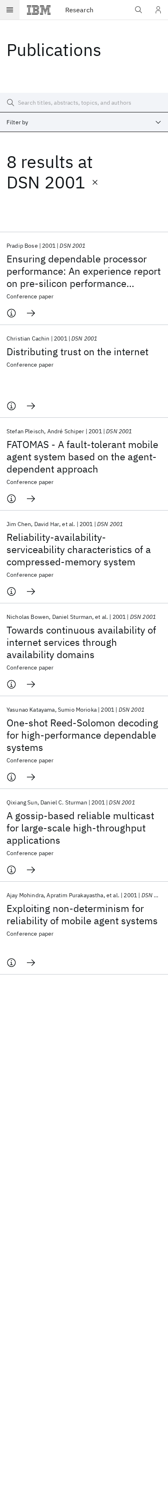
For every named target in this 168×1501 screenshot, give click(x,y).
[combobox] (84, 122)
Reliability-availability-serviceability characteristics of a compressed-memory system (79, 549)
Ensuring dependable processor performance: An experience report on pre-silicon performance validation (84, 271)
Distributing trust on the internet (77, 351)
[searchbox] (84, 102)
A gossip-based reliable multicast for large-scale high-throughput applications (80, 827)
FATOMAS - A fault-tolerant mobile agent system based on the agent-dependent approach (82, 456)
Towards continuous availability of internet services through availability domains (81, 642)
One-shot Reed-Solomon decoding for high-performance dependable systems (82, 735)
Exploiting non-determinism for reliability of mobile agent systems (82, 914)
